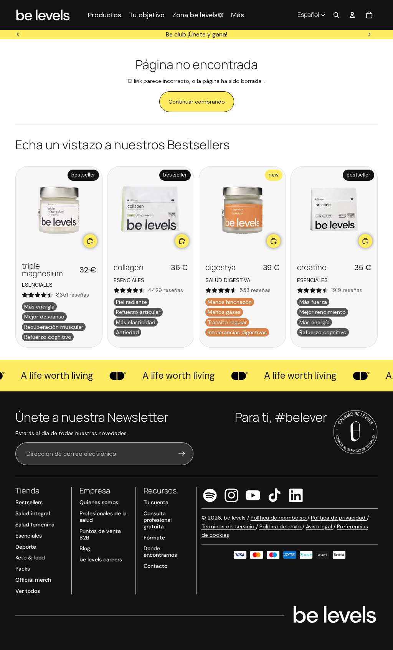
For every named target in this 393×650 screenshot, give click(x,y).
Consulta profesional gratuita (158, 520)
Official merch (33, 579)
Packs (22, 568)
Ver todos (27, 590)
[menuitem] (237, 14)
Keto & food (30, 557)
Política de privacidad (339, 517)
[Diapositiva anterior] (18, 34)
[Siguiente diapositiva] (369, 34)
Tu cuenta (156, 502)
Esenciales (28, 535)
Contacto (155, 566)
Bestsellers (29, 502)
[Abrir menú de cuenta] (352, 15)
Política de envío (280, 526)
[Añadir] (90, 241)
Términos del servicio (228, 526)
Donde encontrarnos (160, 551)
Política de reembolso (279, 517)
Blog (84, 548)
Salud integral (32, 513)
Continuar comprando (196, 101)
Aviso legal (320, 526)
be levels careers (100, 559)
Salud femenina (34, 524)
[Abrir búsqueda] (336, 15)
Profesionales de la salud (103, 516)
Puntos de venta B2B (100, 534)
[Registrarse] (182, 454)
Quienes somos (98, 502)
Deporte (25, 546)
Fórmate (154, 537)
